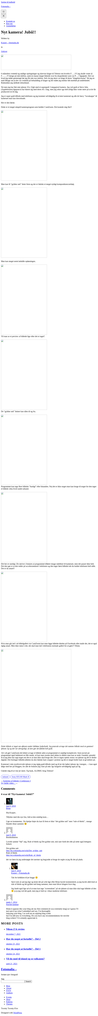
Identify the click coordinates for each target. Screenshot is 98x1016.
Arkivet (4, 51)
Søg (2, 979)
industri (5, 777)
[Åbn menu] (3, 12)
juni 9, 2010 (11, 806)
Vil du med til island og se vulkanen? (25, 958)
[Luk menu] (3, 16)
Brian (8, 808)
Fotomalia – (6, 6)
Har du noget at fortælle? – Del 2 (23, 939)
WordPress (17, 1013)
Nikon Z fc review (15, 929)
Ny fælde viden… (8, 783)
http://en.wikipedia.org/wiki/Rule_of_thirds (23, 855)
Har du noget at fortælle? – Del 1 (23, 949)
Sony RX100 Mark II (20, 777)
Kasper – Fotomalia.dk (20, 873)
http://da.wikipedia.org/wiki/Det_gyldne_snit (24, 851)
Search (28, 981)
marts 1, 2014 (11, 902)
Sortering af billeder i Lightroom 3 (17, 781)
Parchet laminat (12, 904)
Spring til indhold (8, 2)
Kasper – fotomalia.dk (10, 43)
